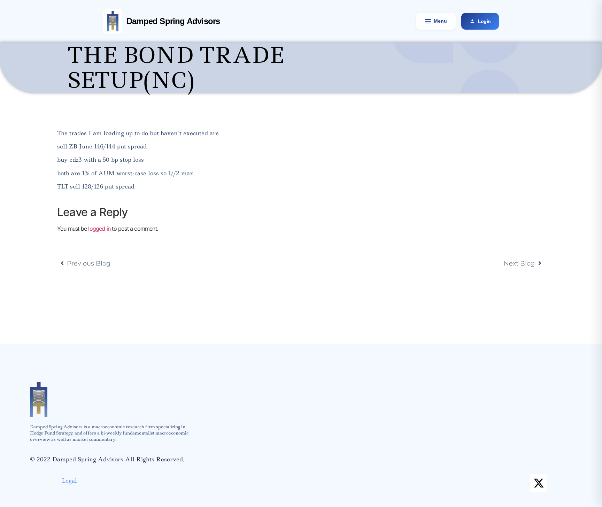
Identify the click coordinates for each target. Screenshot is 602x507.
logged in (99, 228)
